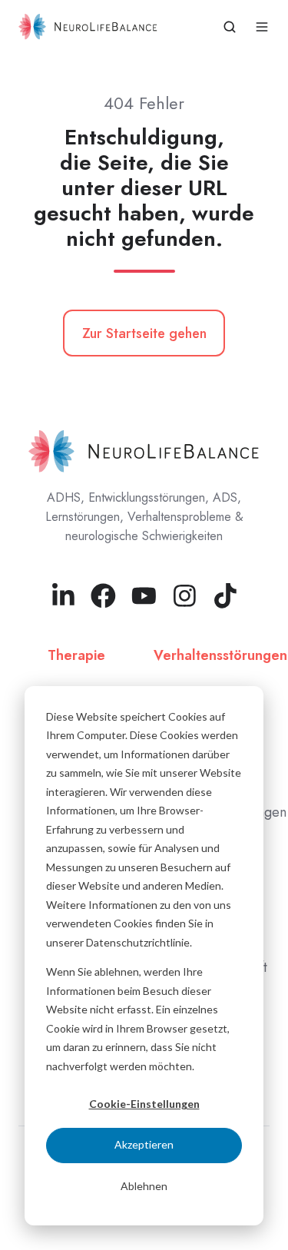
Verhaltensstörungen (220, 655)
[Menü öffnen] (262, 27)
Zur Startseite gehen (144, 333)
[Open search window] (229, 27)
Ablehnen (144, 1185)
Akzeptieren (144, 1144)
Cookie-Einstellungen (144, 1103)
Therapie (76, 655)
